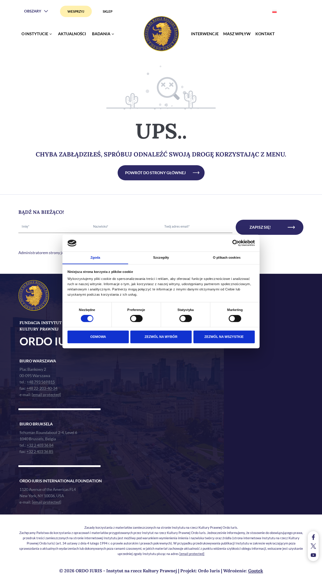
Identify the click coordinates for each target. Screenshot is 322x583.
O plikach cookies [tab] (227, 257)
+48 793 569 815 (41, 381)
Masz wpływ (237, 33)
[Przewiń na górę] (314, 578)
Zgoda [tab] (95, 257)
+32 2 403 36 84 (40, 445)
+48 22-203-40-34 (42, 388)
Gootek (255, 570)
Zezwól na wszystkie (224, 337)
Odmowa (98, 337)
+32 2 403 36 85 (40, 451)
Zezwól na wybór (161, 337)
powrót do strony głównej (155, 172)
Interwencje (205, 33)
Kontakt (265, 33)
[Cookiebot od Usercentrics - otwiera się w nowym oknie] (235, 243)
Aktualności (72, 33)
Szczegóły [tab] (161, 257)
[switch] (136, 318)
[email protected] (191, 554)
